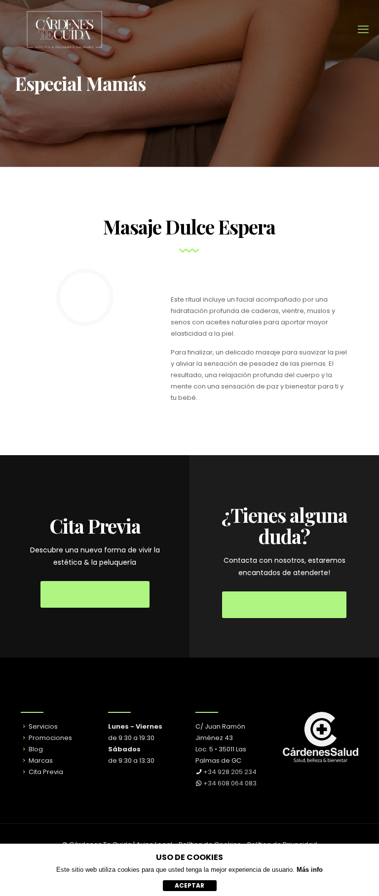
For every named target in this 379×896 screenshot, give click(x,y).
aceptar (189, 885)
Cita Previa (45, 772)
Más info (310, 869)
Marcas (40, 760)
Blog (35, 749)
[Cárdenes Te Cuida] (64, 29)
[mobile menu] (363, 29)
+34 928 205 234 (230, 772)
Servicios (42, 726)
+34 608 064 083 (230, 783)
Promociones (49, 737)
